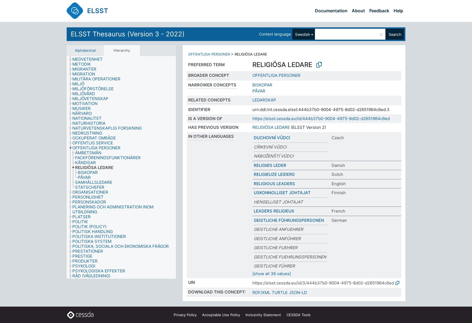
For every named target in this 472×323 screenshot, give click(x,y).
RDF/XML (261, 292)
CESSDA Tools (299, 315)
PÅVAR (258, 91)
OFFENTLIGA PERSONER (209, 54)
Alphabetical (85, 50)
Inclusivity (263, 315)
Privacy (185, 315)
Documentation (331, 10)
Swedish (302, 34)
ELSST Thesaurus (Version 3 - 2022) (128, 34)
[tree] (121, 167)
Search (395, 34)
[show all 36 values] (271, 273)
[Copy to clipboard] (319, 65)
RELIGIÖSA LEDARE (271, 127)
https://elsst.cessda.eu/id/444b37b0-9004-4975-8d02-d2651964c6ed (321, 118)
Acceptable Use (221, 315)
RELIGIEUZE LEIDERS (274, 174)
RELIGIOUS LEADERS (274, 183)
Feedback (379, 10)
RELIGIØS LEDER (270, 165)
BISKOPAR (262, 85)
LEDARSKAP (264, 100)
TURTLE (280, 292)
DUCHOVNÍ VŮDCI (272, 137)
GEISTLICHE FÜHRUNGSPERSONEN (289, 220)
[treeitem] (90, 59)
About (358, 10)
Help (398, 10)
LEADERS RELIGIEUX (274, 211)
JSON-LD (298, 292)
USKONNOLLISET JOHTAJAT (282, 192)
